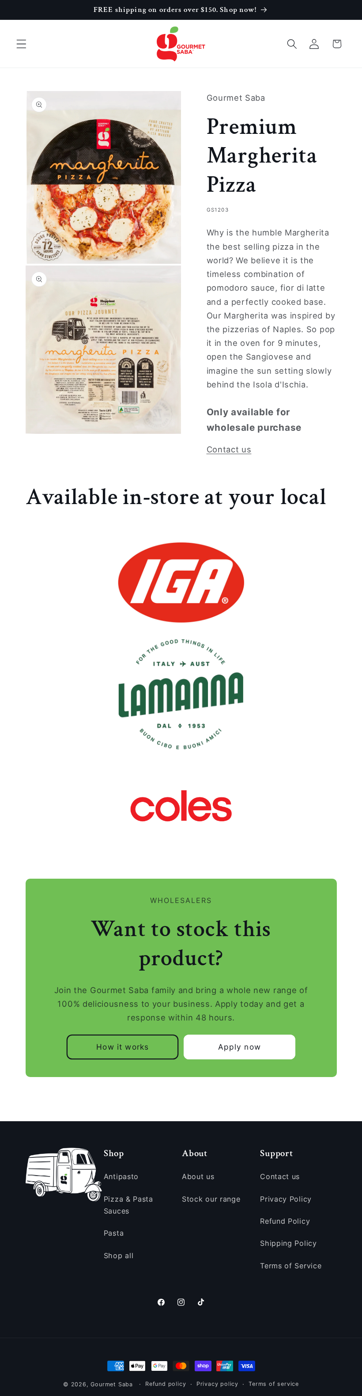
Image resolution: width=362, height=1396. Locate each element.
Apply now (239, 1046)
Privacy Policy (286, 1199)
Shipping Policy (288, 1243)
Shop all (119, 1255)
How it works (122, 1046)
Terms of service (274, 1384)
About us (198, 1176)
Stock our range (211, 1199)
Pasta (114, 1233)
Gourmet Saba (111, 1384)
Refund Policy (285, 1221)
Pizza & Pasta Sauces (128, 1205)
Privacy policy (217, 1384)
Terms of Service (290, 1265)
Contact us (229, 449)
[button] (21, 44)
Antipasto (121, 1176)
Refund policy (165, 1384)
